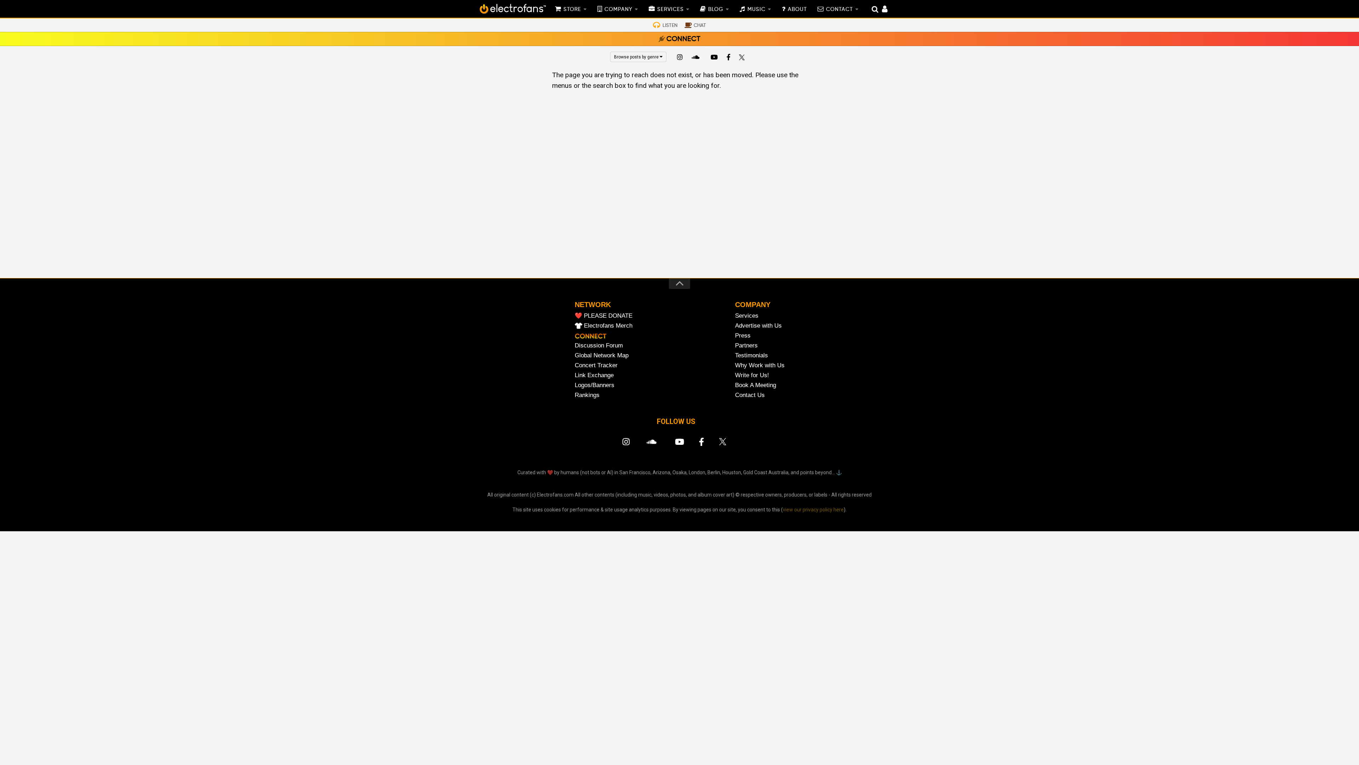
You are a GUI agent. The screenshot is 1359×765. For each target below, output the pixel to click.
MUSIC (756, 9)
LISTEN (670, 25)
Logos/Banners (594, 385)
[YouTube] (714, 58)
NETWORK (593, 304)
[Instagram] (680, 58)
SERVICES (670, 9)
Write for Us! (752, 375)
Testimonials (751, 355)
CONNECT (683, 39)
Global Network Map (602, 355)
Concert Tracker (596, 365)
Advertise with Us (758, 325)
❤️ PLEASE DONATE (603, 315)
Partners (746, 345)
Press (743, 335)
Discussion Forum (599, 345)
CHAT (700, 25)
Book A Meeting (755, 385)
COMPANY (618, 9)
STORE (572, 9)
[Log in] (881, 10)
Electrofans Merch (608, 325)
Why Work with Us (760, 365)
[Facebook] (729, 58)
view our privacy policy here (813, 509)
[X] (743, 58)
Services (746, 315)
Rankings (587, 395)
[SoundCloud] (697, 58)
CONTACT (839, 9)
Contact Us (750, 395)
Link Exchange (594, 375)
